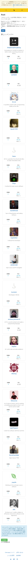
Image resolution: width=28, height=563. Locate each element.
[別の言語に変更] (14, 10)
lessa (14, 156)
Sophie (14, 346)
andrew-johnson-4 (14, 319)
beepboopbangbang (14, 47)
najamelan (14, 238)
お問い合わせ (19, 552)
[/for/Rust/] (22, 10)
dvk (14, 509)
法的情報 (18, 555)
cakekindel (14, 265)
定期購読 (4, 540)
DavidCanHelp (14, 455)
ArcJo (14, 102)
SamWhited (14, 210)
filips (14, 183)
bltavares (14, 401)
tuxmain (14, 292)
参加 (3, 30)
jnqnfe (14, 482)
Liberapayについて (10, 552)
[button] (6, 10)
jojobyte (14, 75)
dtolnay (14, 373)
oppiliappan (14, 428)
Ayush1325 (14, 129)
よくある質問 (10, 555)
